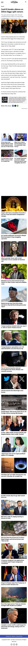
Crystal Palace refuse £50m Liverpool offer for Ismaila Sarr (7, 160)
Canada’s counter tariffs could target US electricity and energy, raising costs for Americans (13, 626)
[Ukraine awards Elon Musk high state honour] (14, 381)
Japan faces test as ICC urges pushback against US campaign (13, 454)
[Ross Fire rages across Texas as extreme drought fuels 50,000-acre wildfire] (14, 594)
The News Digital (5, 18)
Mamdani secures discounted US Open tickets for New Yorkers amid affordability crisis (13, 282)
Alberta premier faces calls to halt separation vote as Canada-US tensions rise (13, 259)
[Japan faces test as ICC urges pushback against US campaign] (14, 444)
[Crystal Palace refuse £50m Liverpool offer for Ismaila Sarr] (7, 153)
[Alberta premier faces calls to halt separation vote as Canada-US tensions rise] (14, 249)
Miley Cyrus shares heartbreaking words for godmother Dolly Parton (20, 144)
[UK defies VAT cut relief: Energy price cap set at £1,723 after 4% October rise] (14, 465)
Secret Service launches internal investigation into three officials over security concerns (12, 369)
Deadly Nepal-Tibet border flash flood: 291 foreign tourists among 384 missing (14, 412)
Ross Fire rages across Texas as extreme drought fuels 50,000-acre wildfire (13, 604)
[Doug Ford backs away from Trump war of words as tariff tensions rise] (14, 573)
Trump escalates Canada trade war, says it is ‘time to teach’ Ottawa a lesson (14, 326)
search (26, 2)
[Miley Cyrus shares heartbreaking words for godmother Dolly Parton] (20, 137)
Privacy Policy (19, 636)
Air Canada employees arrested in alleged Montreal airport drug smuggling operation (20, 160)
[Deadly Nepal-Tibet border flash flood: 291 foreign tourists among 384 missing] (14, 402)
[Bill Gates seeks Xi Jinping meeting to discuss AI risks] (14, 507)
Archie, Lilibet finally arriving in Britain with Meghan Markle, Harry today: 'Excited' (13, 433)
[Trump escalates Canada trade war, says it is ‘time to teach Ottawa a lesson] (14, 317)
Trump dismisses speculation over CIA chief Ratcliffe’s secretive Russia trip (12, 347)
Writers (13, 636)
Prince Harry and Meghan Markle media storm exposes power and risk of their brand (7, 144)
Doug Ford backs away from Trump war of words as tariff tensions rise (13, 583)
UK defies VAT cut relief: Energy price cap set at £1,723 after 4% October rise (13, 475)
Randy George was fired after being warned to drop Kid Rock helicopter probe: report (13, 305)
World (2, 6)
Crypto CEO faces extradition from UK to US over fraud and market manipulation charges (13, 214)
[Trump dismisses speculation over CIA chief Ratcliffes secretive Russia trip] (14, 337)
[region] (14, 120)
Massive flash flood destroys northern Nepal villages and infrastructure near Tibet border (12, 539)
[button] (13, 106)
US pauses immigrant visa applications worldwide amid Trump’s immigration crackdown (12, 562)
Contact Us (8, 636)
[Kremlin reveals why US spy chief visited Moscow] (14, 486)
